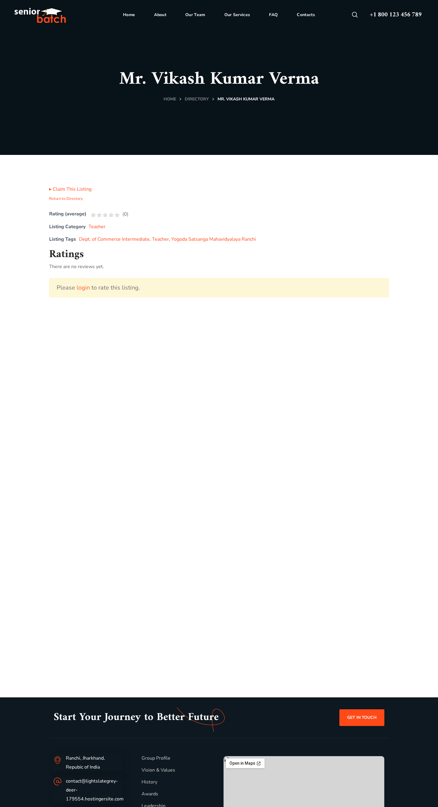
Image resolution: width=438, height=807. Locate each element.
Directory (197, 99)
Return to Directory (66, 198)
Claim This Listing (70, 189)
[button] (355, 15)
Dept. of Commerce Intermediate (114, 239)
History (149, 782)
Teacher (96, 226)
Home (170, 99)
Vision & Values (158, 770)
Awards (150, 794)
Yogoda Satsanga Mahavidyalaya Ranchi (213, 239)
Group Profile (156, 758)
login (83, 288)
